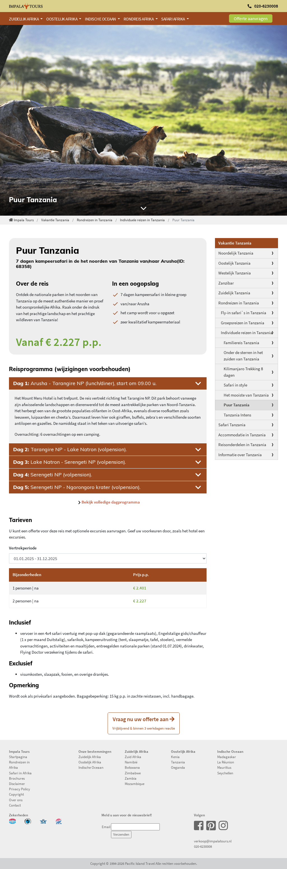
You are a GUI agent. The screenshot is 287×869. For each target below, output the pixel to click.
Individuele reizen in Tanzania (142, 220)
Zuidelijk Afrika (89, 756)
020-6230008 (203, 846)
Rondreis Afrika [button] (139, 19)
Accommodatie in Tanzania (242, 434)
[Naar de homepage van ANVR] (12, 821)
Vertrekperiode (23, 548)
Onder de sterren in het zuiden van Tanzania (243, 356)
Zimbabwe (133, 773)
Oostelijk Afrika (89, 762)
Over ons (15, 800)
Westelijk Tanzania (234, 273)
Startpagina (18, 756)
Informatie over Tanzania (240, 454)
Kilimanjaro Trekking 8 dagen (243, 372)
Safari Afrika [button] (173, 19)
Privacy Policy (19, 789)
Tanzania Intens (237, 415)
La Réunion (225, 762)
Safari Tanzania (232, 424)
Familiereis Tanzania (241, 342)
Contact (15, 805)
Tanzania (178, 762)
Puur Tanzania (236, 404)
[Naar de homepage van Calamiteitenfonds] (27, 821)
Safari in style (235, 385)
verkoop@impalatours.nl (213, 841)
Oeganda (178, 767)
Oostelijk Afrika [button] (62, 19)
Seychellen (225, 773)
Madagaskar (226, 756)
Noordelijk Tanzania (235, 253)
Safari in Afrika (20, 773)
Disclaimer (17, 783)
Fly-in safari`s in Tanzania (243, 312)
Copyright (16, 794)
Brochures (17, 778)
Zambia (130, 778)
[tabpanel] (143, 120)
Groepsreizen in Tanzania (242, 322)
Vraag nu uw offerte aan (143, 723)
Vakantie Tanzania (55, 220)
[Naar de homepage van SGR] (58, 821)
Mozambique (134, 783)
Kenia (175, 756)
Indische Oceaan (90, 767)
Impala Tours (23, 220)
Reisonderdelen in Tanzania (242, 444)
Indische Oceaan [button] (101, 19)
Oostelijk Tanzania (234, 263)
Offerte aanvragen (251, 18)
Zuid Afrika (133, 756)
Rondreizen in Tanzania (94, 220)
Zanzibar (226, 283)
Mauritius (224, 767)
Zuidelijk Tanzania (234, 292)
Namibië (131, 762)
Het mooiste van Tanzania (246, 395)
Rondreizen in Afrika (19, 765)
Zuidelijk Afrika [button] (24, 19)
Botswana (132, 767)
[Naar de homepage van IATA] (43, 821)
